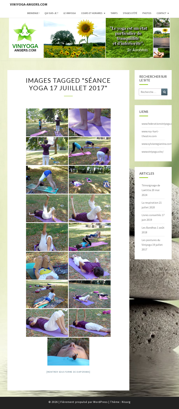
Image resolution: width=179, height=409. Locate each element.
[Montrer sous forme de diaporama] (68, 371)
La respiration (150, 202)
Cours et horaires (91, 13)
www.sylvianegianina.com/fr (158, 143)
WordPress (100, 402)
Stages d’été (130, 13)
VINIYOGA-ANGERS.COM (28, 4)
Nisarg (126, 402)
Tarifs (114, 13)
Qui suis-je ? (51, 13)
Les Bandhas (149, 227)
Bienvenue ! (33, 13)
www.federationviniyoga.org (158, 123)
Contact (161, 13)
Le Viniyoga (69, 13)
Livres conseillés (151, 215)
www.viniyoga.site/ (153, 151)
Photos (146, 13)
